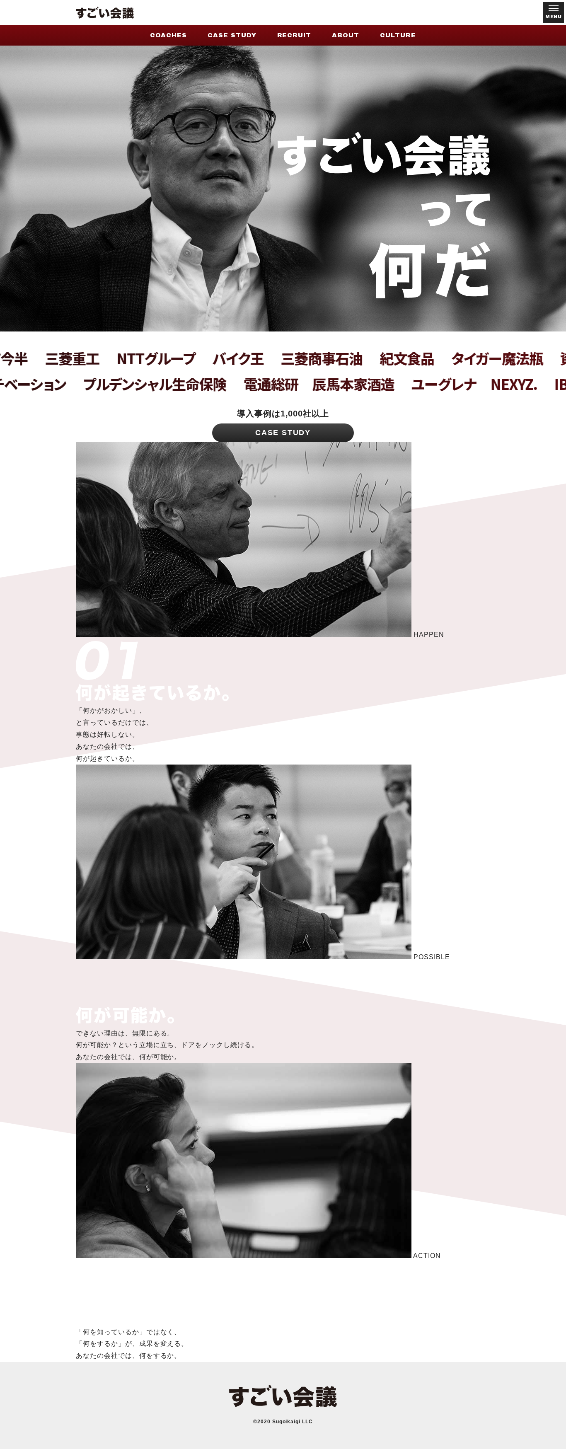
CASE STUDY (232, 35)
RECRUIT (294, 35)
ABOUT (345, 35)
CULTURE (398, 35)
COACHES (168, 35)
